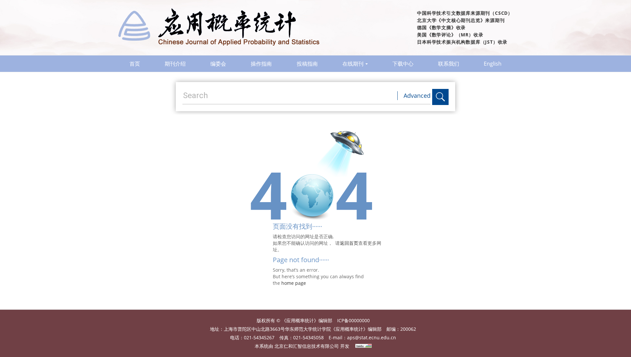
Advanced (417, 95)
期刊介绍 (175, 63)
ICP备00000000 (353, 320)
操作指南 (261, 63)
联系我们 (448, 63)
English (493, 63)
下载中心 (402, 63)
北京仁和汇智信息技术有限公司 (306, 346)
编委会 (218, 63)
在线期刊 (352, 63)
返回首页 (349, 243)
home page (293, 283)
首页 (134, 63)
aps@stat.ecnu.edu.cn (371, 337)
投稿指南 (307, 63)
